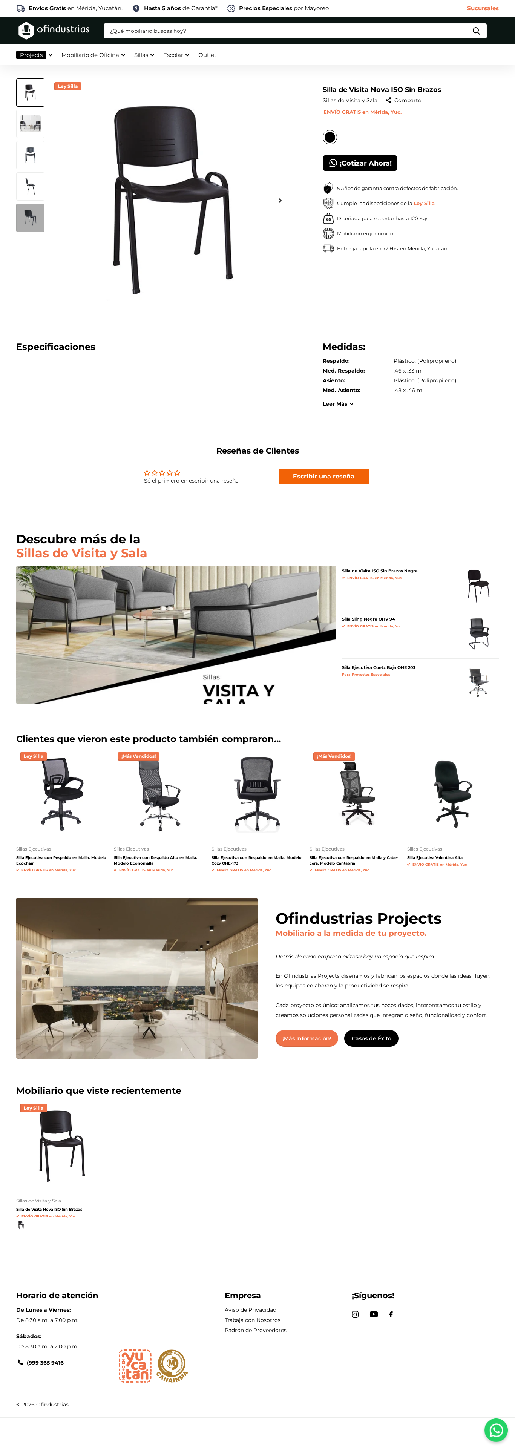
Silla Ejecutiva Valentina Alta (435, 857)
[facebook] (391, 1314)
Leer (335, 403)
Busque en (476, 30)
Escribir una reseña (323, 476)
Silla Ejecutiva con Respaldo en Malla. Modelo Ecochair (61, 860)
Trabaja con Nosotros (252, 1320)
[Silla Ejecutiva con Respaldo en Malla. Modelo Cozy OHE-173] (257, 794)
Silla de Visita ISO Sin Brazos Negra (380, 570)
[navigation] (30, 92)
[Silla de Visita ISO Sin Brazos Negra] (478, 586)
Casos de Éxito (371, 1038)
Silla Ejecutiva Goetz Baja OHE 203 (378, 667)
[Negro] (21, 1225)
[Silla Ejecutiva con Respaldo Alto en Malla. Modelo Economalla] (159, 794)
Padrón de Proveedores (256, 1330)
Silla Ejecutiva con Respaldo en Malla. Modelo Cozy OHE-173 (257, 860)
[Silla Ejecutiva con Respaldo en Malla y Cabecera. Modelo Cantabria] (355, 794)
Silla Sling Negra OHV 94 (368, 619)
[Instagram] (355, 1314)
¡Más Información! (306, 1038)
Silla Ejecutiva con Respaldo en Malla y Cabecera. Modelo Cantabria (354, 860)
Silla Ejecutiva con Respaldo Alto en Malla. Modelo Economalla (155, 860)
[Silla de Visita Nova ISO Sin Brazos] (62, 1146)
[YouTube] (374, 1314)
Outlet (207, 54)
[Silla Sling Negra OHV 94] (478, 634)
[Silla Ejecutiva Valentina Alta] (453, 794)
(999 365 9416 (45, 1362)
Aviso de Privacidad (250, 1309)
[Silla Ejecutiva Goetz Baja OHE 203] (478, 682)
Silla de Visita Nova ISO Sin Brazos (49, 1209)
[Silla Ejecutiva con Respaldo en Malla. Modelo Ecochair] (62, 794)
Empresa (243, 1295)
